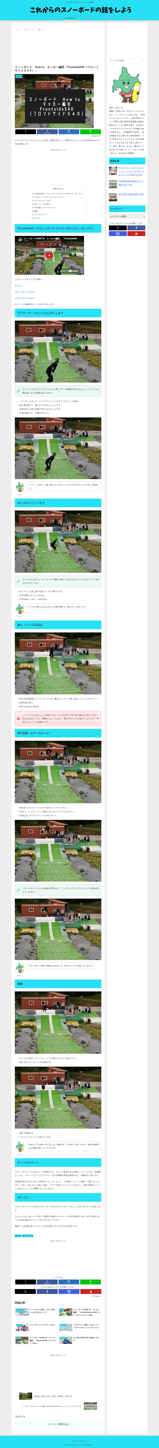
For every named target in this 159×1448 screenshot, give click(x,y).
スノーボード (29, 1236)
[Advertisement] (58, 47)
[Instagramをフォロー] (69, 1291)
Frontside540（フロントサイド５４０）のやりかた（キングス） (59, 194)
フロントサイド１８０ (24, 292)
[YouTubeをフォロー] (90, 1291)
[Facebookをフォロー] (47, 1291)
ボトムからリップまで (42, 201)
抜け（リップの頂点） (42, 204)
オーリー (19, 285)
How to (19, 1236)
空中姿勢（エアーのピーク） (45, 208)
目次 (55, 189)
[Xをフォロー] (25, 1291)
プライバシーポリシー (79, 1441)
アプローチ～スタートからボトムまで (48, 197)
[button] (143, 60)
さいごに (37, 218)
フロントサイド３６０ (24, 298)
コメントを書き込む (58, 1424)
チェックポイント (41, 214)
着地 (35, 211)
